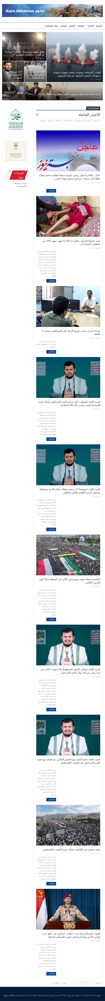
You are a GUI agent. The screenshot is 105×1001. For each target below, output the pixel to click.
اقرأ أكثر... (51, 190)
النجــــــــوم (8, 995)
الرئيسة (99, 26)
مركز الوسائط (52, 26)
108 (63, 983)
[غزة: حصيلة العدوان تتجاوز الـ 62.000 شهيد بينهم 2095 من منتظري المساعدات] (68, 216)
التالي (56, 983)
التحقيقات (58, 120)
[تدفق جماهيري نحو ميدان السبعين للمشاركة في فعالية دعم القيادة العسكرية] (24, 46)
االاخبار (91, 26)
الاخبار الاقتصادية (68, 120)
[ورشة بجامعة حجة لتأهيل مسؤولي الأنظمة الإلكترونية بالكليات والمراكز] (52, 91)
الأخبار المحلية (80, 120)
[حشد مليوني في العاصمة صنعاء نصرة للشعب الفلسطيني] (68, 825)
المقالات (80, 26)
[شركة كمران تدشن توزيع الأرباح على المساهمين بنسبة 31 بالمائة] (68, 306)
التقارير (72, 26)
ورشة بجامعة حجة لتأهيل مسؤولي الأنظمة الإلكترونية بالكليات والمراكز (69, 94)
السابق (97, 983)
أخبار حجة (96, 120)
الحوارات (63, 26)
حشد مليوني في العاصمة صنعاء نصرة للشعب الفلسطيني (71, 849)
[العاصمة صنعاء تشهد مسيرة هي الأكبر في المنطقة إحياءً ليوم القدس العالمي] (68, 555)
